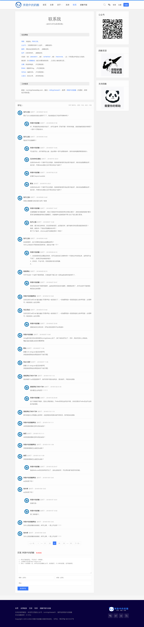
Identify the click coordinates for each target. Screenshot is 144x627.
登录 (114, 5)
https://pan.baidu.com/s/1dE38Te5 (33, 341)
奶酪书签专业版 (45, 608)
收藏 (126, 5)
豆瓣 (22, 64)
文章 (52, 4)
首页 (44, 4)
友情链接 (24, 608)
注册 (119, 5)
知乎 (22, 53)
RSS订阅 (35, 41)
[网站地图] (126, 615)
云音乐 (23, 76)
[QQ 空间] (121, 615)
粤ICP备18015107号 (66, 619)
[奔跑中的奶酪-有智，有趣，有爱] (19, 4)
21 (45, 543)
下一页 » (77, 543)
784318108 (59, 57)
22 (50, 543)
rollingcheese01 (54, 90)
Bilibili (23, 68)
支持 (67, 4)
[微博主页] (116, 615)
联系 (74, 4)
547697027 (47, 57)
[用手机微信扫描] (109, 4)
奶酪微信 (32, 60)
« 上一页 (31, 543)
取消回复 (39, 553)
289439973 (33, 57)
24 (59, 543)
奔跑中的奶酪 (71, 90)
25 (64, 543)
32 (71, 543)
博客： (23, 41)
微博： (23, 49)
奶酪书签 (83, 4)
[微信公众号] (110, 615)
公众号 (23, 45)
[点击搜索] (104, 4)
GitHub (23, 72)
